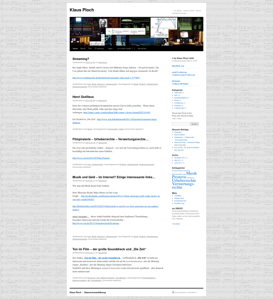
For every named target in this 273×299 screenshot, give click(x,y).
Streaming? (81, 59)
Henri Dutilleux (83, 97)
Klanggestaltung (149, 278)
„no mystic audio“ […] (126, 48)
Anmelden (177, 195)
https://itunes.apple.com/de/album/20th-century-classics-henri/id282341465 (116, 112)
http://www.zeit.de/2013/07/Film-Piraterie (91, 157)
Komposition (113, 129)
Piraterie (142, 84)
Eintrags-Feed (179, 198)
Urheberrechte (111, 84)
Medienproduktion (108, 278)
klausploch (103, 62)
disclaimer (142, 48)
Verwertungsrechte (80, 86)
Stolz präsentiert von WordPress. (186, 292)
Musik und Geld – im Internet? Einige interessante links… (114, 177)
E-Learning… (100, 48)
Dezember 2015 (179, 157)
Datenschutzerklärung (95, 292)
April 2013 (178, 163)
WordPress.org (179, 203)
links (89, 84)
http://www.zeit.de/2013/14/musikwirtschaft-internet (96, 223)
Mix (88, 280)
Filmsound (91, 278)
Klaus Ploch (82, 10)
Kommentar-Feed (180, 201)
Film (90, 48)
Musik (82, 48)
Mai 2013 (177, 160)
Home (75, 48)
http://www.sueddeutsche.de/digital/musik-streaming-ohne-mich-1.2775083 (106, 77)
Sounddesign (121, 278)
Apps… (111, 48)
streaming (101, 84)
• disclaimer (176, 224)
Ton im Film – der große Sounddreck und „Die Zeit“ (109, 249)
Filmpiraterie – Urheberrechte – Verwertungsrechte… (110, 139)
